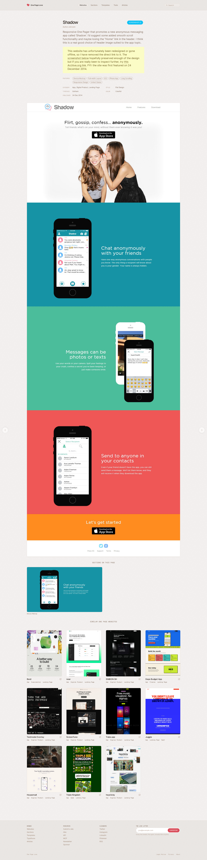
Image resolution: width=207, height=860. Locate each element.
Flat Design (119, 87)
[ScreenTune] (83, 711)
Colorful (118, 91)
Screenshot (134, 22)
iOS (105, 78)
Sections (30, 832)
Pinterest (103, 838)
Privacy (171, 854)
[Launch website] (60, 679)
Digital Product (82, 87)
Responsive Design (80, 82)
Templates (31, 835)
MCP (65, 838)
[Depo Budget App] (162, 653)
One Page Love (37, 5)
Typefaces (31, 838)
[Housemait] (44, 769)
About (178, 854)
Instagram (103, 832)
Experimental (36, 682)
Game (72, 797)
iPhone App (113, 78)
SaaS (163, 740)
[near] (83, 653)
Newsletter (67, 841)
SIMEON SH (111, 679)
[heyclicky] (123, 769)
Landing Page (94, 87)
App (74, 87)
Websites (30, 829)
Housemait (32, 794)
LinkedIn (103, 835)
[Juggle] (162, 711)
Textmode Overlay (35, 737)
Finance (152, 682)
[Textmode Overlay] (44, 711)
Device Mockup (79, 78)
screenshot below (78, 58)
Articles (30, 841)
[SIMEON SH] (123, 653)
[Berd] (44, 653)
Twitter (102, 829)
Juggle (148, 737)
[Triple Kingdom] (83, 769)
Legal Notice (161, 854)
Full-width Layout (94, 78)
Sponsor (66, 845)
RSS (101, 841)
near (68, 679)
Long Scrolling (126, 78)
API (64, 835)
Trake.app (110, 737)
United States (96, 82)
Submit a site (68, 829)
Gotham (75, 91)
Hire (64, 832)
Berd (29, 679)
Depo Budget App (153, 679)
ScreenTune (72, 737)
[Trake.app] (123, 711)
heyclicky (110, 794)
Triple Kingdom (73, 794)
